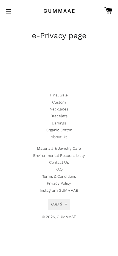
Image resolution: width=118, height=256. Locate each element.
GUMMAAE (66, 217)
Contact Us (59, 162)
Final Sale (59, 95)
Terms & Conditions (59, 176)
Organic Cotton (59, 130)
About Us (59, 137)
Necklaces (59, 109)
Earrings (59, 123)
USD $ (56, 204)
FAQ (59, 169)
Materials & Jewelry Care (59, 148)
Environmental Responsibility (59, 155)
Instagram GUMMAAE (59, 190)
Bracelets (59, 116)
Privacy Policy (59, 183)
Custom (59, 102)
